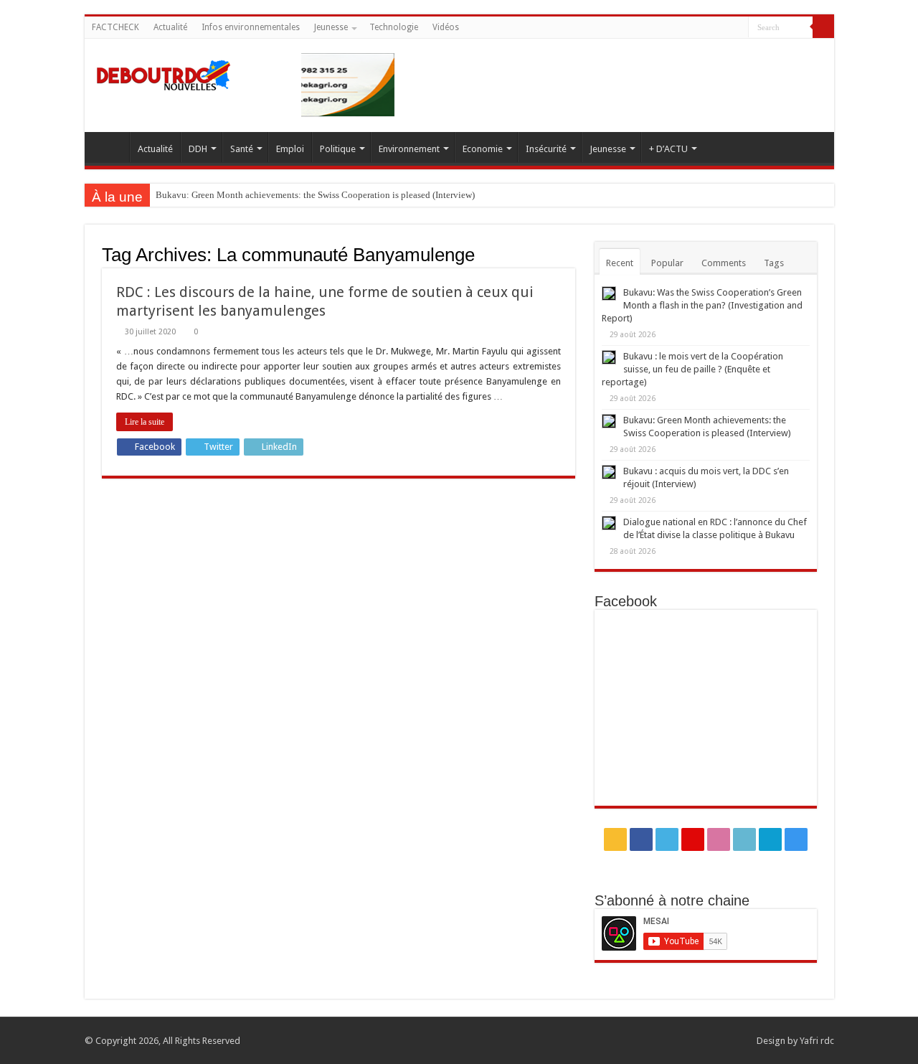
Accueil (110, 147)
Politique (338, 148)
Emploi (290, 148)
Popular (667, 263)
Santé (241, 148)
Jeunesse (331, 27)
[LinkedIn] (710, 28)
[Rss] (642, 28)
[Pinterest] (683, 28)
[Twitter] (669, 28)
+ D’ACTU (668, 148)
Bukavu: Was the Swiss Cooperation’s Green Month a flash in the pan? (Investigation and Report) (702, 305)
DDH (198, 148)
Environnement (409, 148)
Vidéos (445, 27)
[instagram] (737, 28)
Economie (483, 148)
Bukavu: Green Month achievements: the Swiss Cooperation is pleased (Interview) (315, 194)
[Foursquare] (724, 28)
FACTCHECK (115, 27)
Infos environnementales (251, 27)
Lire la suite (144, 422)
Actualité (170, 27)
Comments (723, 263)
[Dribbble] (696, 28)
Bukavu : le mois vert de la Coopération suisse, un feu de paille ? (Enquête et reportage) (692, 369)
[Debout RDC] (163, 72)
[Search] (823, 27)
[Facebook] (655, 28)
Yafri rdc (817, 1040)
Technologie (393, 27)
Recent (619, 263)
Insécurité (546, 148)
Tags (774, 263)
